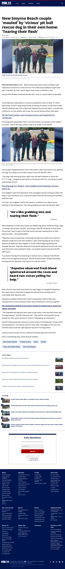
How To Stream (38, 510)
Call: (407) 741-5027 (23, 527)
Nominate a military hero (7, 497)
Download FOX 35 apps (8, 542)
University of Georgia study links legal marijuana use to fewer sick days (20, 379)
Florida (43, 342)
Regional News (56, 508)
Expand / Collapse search (62, 3)
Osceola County (6, 491)
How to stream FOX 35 (8, 527)
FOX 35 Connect (22, 536)
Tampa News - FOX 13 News (56, 514)
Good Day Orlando (39, 514)
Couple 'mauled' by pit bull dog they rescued (14, 75)
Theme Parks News (7, 513)
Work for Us (5, 535)
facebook (50, 562)
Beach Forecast (22, 485)
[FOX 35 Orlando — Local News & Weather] (7, 3)
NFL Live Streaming (56, 529)
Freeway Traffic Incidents (38, 480)
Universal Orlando (6, 519)
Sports (20, 508)
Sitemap (4, 503)
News (36, 342)
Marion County (6, 487)
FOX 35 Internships (7, 537)
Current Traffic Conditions (38, 477)
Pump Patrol (37, 475)
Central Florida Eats (39, 521)
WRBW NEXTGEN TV (7, 546)
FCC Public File (5, 552)
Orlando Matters (38, 515)
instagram (56, 562)
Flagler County (5, 484)
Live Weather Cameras (24, 475)
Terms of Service (33, 460)
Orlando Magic (22, 513)
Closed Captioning (6, 550)
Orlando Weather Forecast (22, 479)
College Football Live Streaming (56, 532)
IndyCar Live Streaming (56, 538)
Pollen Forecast (22, 487)
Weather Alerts (22, 477)
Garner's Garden (55, 485)
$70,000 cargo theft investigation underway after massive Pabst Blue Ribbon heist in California (25, 365)
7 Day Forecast (22, 482)
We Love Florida (55, 475)
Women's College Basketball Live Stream (56, 544)
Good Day (54, 473)
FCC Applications (6, 553)
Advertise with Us (6, 544)
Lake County (5, 485)
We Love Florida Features (6, 510)
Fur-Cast (53, 487)
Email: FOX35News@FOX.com (24, 530)
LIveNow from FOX (39, 519)
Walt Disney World (6, 515)
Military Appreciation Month (7, 501)
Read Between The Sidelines (23, 510)
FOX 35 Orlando (5, 37)
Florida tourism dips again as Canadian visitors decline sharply (30, 399)
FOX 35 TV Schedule (39, 512)
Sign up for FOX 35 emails (6, 539)
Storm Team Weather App (23, 492)
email (62, 562)
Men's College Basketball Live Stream (56, 541)
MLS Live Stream (55, 549)
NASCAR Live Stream (56, 536)
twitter (53, 562)
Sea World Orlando (7, 517)
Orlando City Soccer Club (23, 515)
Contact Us (5, 531)
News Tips (21, 525)
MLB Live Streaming (56, 535)
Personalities (5, 533)
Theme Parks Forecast (24, 484)
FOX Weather (21, 489)
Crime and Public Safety (11, 347)
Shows (36, 508)
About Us (5, 525)
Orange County (6, 489)
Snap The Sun (21, 494)
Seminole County (6, 493)
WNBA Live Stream (55, 547)
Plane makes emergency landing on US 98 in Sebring (15, 358)
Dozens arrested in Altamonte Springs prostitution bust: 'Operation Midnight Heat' (36, 412)
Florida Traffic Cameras (40, 483)
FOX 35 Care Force (55, 477)
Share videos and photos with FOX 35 (23, 533)
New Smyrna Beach (15, 37)
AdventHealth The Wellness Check (55, 481)
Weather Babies (55, 478)
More (38, 3)
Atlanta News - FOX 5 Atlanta (56, 517)
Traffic (36, 473)
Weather (21, 473)
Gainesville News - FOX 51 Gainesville (56, 510)
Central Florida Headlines (5, 477)
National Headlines (7, 480)
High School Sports (23, 518)
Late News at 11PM (39, 517)
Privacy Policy (34, 458)
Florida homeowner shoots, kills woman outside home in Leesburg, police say (34, 405)
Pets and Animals (29, 347)
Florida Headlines (6, 475)
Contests (37, 525)
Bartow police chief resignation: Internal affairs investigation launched (20, 372)
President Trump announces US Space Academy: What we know (18, 386)
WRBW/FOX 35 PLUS (7, 548)
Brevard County (6, 482)
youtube (59, 562)
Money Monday (55, 491)
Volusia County (25, 342)
